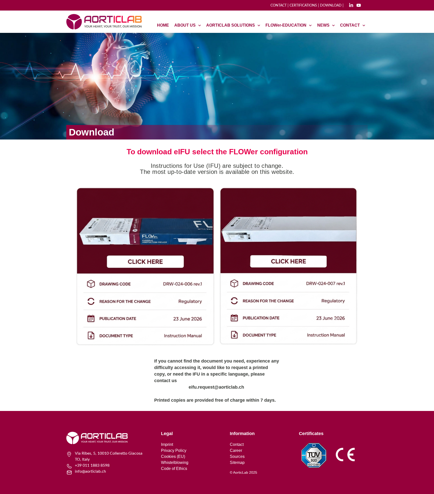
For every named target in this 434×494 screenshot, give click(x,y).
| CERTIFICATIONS (302, 5)
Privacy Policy (173, 450)
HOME (163, 25)
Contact (237, 444)
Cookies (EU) (173, 456)
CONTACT (278, 5)
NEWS (323, 25)
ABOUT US (185, 25)
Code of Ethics (174, 468)
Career (236, 450)
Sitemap (237, 462)
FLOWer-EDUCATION (285, 25)
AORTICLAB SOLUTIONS (230, 25)
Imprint (167, 444)
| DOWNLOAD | (331, 5)
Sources (237, 456)
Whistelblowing (174, 462)
